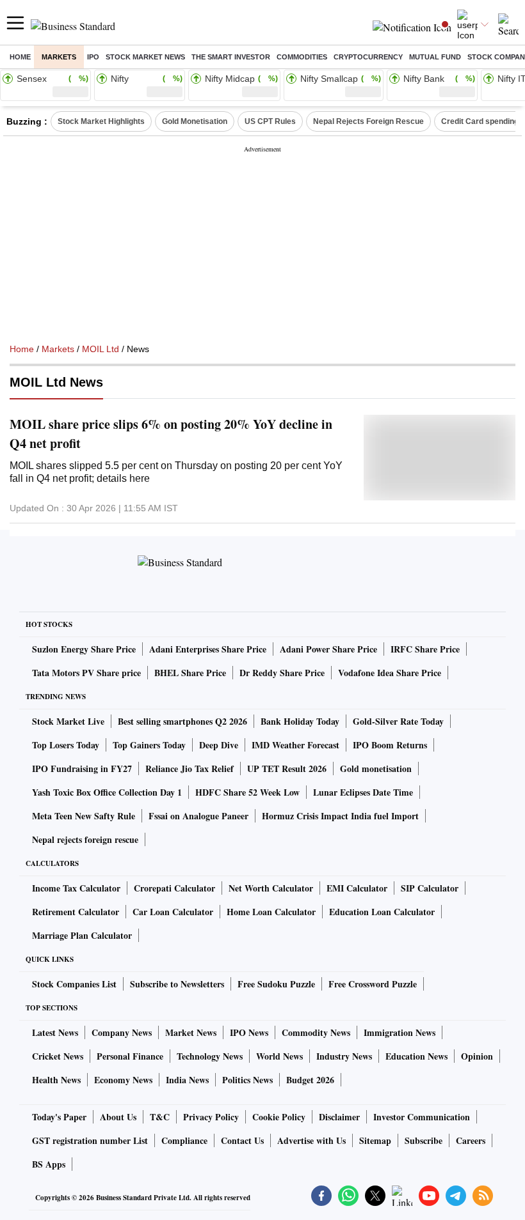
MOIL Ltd (100, 349)
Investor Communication (421, 1116)
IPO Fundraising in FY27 (82, 768)
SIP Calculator (429, 888)
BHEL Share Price (190, 672)
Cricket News (57, 1056)
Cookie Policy (278, 1116)
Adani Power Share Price (328, 649)
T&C (160, 1116)
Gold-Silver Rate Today (398, 721)
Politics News (247, 1079)
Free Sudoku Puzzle (276, 984)
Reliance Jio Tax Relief (189, 768)
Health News (56, 1079)
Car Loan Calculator (173, 911)
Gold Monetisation (194, 121)
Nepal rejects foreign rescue (85, 839)
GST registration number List (90, 1140)
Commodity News (316, 1032)
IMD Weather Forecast (295, 745)
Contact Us (242, 1140)
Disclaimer (339, 1116)
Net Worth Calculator (271, 888)
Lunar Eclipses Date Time (363, 792)
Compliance (184, 1140)
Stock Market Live (68, 721)
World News (279, 1056)
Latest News (55, 1032)
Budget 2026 (310, 1079)
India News (187, 1079)
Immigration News (399, 1032)
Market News (190, 1032)
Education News (416, 1056)
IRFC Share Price (425, 649)
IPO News (249, 1032)
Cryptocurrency (368, 57)
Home (20, 57)
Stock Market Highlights (101, 121)
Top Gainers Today (149, 745)
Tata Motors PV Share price (86, 672)
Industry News (344, 1056)
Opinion (477, 1056)
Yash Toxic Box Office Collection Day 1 (107, 792)
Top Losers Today (65, 745)
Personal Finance (130, 1056)
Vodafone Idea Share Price (389, 672)
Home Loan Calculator (271, 911)
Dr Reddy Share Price (282, 672)
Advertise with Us (311, 1140)
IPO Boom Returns (390, 745)
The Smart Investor (230, 57)
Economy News (123, 1079)
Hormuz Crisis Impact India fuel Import (340, 815)
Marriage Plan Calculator (82, 935)
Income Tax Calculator (76, 888)
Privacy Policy (211, 1116)
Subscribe (423, 1140)
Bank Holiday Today (300, 721)
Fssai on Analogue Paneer (198, 815)
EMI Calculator (357, 888)
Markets (59, 57)
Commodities (302, 57)
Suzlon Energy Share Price (84, 649)
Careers (470, 1140)
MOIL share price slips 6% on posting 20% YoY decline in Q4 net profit (171, 433)
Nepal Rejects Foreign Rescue (368, 121)
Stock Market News (145, 57)
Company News (122, 1032)
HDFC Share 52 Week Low (247, 792)
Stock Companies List (74, 984)
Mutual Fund (435, 57)
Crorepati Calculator (174, 888)
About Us (118, 1116)
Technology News (210, 1056)
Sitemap (375, 1140)
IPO (93, 57)
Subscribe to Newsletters (177, 984)
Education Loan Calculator (382, 911)
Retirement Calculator (75, 911)
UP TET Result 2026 (287, 768)
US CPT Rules (270, 121)
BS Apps (48, 1164)
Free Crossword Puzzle (372, 984)
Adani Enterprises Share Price (207, 649)
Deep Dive (218, 745)
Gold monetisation (376, 768)
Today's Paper (59, 1116)
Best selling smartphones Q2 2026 (182, 721)
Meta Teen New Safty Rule (83, 815)
